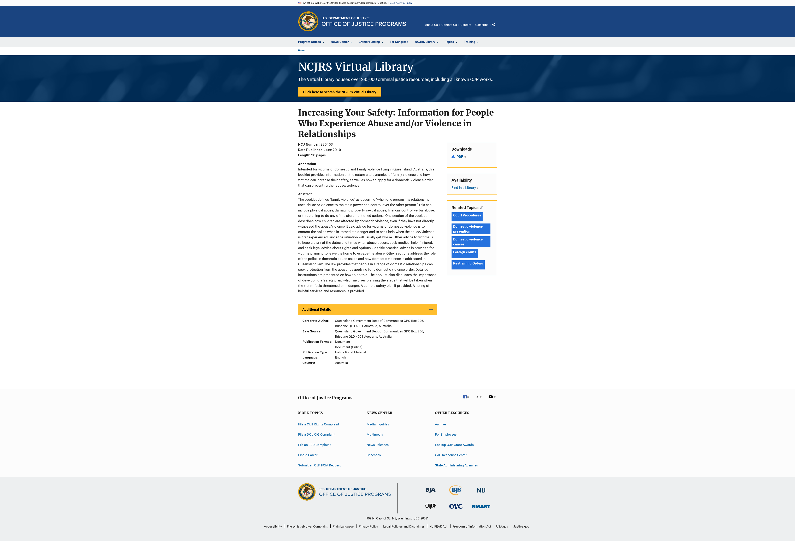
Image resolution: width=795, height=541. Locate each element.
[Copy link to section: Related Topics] (480, 207)
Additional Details (316, 309)
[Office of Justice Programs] (308, 21)
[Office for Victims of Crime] (456, 509)
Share (497, 27)
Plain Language (343, 526)
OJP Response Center (450, 455)
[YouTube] (492, 399)
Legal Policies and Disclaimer (403, 526)
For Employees (446, 434)
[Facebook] (467, 399)
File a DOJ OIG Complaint (316, 434)
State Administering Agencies (456, 465)
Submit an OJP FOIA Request (319, 465)
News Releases (378, 445)
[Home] (364, 21)
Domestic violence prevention (468, 228)
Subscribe (481, 25)
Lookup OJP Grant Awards (454, 445)
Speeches (374, 455)
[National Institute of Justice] (481, 493)
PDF (460, 157)
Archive (440, 424)
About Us (431, 25)
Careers (465, 25)
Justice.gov (521, 526)
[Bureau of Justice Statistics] (456, 495)
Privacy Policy (368, 526)
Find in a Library (464, 188)
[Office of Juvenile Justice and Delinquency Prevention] (430, 509)
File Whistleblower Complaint (307, 526)
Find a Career (307, 455)
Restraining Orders (468, 263)
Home (301, 50)
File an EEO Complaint (314, 445)
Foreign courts (464, 252)
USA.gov (502, 526)
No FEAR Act (438, 526)
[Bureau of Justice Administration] (431, 493)
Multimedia (375, 434)
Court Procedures (467, 215)
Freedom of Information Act (472, 526)
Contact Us (449, 25)
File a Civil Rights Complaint (318, 424)
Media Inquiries (378, 424)
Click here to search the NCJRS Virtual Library (339, 92)
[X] (480, 399)
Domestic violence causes (468, 241)
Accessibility (273, 526)
